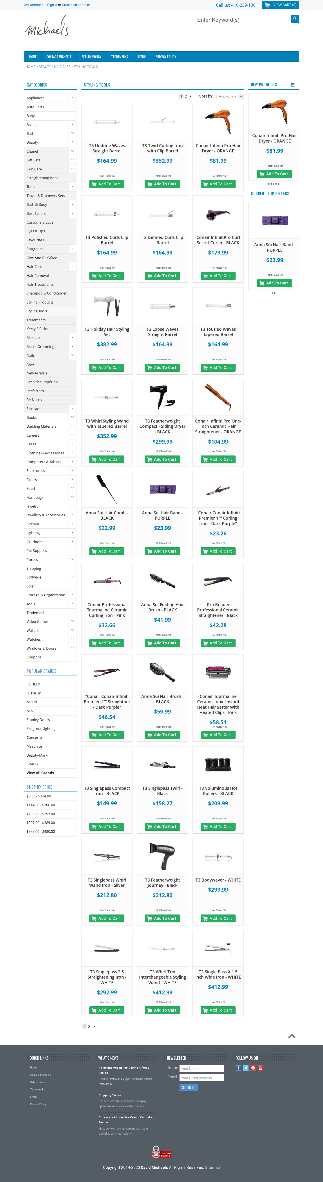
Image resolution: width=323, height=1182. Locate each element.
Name (172, 1067)
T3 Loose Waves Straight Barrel (162, 332)
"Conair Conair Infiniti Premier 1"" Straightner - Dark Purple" (107, 702)
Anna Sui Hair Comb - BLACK (107, 515)
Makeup (33, 337)
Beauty (45, 66)
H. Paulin (34, 693)
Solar (31, 586)
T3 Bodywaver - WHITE (218, 880)
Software (34, 577)
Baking (32, 124)
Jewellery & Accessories (46, 515)
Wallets (33, 630)
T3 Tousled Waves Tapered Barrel (218, 332)
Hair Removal (38, 275)
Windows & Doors (41, 648)
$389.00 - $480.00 (41, 831)
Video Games (38, 621)
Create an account (76, 5)
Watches (34, 639)
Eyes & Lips (36, 231)
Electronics (36, 470)
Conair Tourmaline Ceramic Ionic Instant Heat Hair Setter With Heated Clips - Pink (218, 705)
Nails (31, 355)
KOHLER (33, 684)
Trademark (36, 612)
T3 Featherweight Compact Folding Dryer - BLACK (162, 426)
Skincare (34, 408)
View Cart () (284, 5)
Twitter (246, 1068)
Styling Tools (37, 311)
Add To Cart (109, 184)
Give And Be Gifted (42, 257)
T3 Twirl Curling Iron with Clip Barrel (162, 148)
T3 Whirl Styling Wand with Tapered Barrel (107, 423)
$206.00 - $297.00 (41, 813)
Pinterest (253, 1068)
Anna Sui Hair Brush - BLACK (162, 699)
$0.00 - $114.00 (39, 796)
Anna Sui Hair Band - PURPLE (162, 515)
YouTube (260, 1068)
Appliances (36, 98)
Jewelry (32, 506)
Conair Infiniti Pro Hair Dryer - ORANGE (218, 148)
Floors (32, 479)
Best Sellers (36, 213)
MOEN (32, 701)
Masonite (34, 746)
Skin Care (34, 169)
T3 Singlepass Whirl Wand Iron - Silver (107, 882)
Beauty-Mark (37, 755)
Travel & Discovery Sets (46, 195)
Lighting (33, 532)
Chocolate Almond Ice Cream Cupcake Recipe (125, 1120)
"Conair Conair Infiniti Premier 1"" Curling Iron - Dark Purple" (218, 518)
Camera (33, 435)
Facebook (238, 1068)
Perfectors (35, 391)
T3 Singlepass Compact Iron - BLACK (107, 791)
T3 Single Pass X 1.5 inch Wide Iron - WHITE (218, 974)
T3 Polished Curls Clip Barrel (106, 240)
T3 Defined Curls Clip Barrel (162, 240)
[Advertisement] (219, 39)
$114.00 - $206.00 (41, 804)
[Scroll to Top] (293, 1037)
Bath (30, 133)
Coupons (34, 657)
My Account (33, 5)
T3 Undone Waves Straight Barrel (107, 148)
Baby (31, 115)
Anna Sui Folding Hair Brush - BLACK (162, 607)
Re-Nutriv (34, 399)
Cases (31, 444)
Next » (190, 96)
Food (31, 488)
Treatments (36, 320)
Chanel (32, 151)
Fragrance (35, 248)
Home (30, 66)
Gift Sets (33, 160)
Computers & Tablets (44, 461)
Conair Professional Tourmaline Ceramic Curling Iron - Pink (107, 610)
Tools (31, 186)
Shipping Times (110, 1095)
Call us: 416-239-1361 (237, 5)
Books (32, 417)
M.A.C (31, 710)
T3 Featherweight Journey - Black (162, 882)
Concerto (34, 737)
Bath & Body (37, 204)
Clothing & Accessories (45, 453)
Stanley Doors (38, 719)
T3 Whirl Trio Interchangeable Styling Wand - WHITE (162, 977)
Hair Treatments (40, 284)
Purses (32, 559)
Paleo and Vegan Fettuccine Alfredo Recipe (124, 1070)
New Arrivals (37, 373)
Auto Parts (35, 107)
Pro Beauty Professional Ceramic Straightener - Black (218, 610)
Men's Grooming (40, 346)
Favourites (35, 240)
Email (172, 1077)
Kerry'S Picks (37, 328)
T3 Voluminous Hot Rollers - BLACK (218, 791)
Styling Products (40, 302)
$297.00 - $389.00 (41, 822)
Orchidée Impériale (42, 382)
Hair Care (62, 66)
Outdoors (35, 541)
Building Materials (41, 426)
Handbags (35, 497)
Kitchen (33, 524)
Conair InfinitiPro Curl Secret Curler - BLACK (218, 240)
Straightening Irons (42, 177)
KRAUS (32, 764)
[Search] (295, 19)
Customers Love (40, 222)
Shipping (34, 568)
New (30, 364)
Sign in (52, 5)
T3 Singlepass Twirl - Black (162, 791)
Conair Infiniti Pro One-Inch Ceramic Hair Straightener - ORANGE (218, 426)
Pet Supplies (37, 550)
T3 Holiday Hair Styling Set (107, 332)
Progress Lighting (41, 728)
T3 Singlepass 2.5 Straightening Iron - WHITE (107, 977)
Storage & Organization (46, 595)
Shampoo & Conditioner (47, 293)
